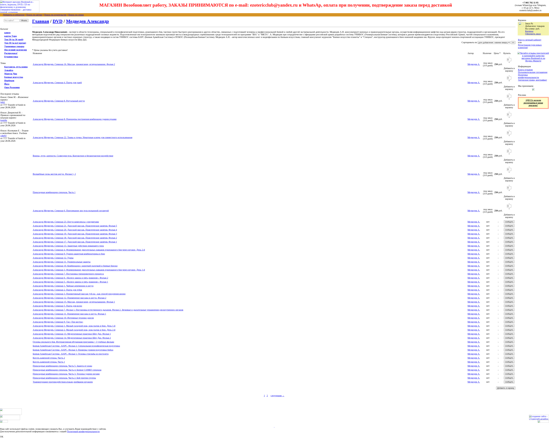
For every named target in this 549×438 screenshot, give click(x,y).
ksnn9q (3, 120)
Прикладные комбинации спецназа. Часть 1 (54, 192)
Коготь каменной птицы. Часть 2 (49, 358)
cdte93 (3, 136)
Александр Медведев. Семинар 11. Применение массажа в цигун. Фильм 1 (69, 314)
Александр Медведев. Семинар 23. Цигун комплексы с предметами (66, 222)
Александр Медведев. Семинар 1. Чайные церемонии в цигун (63, 286)
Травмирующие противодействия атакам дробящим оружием (63, 382)
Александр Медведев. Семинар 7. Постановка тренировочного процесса (68, 274)
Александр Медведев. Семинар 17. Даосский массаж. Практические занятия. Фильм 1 (75, 242)
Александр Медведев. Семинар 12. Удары (53, 258)
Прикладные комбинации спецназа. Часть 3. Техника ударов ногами (66, 374)
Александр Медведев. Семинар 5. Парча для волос (57, 306)
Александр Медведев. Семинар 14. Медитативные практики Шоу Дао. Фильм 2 (72, 338)
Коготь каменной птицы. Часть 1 (49, 362)
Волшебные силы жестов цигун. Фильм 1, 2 (54, 174)
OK (1, 436)
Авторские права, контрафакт (532, 80)
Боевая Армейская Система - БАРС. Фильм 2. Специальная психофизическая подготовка (76, 346)
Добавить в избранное (14, 15)
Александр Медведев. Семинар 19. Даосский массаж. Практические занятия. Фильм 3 (75, 234)
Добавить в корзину (509, 69)
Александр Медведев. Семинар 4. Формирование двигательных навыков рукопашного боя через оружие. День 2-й (89, 250)
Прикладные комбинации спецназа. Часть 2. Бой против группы (64, 378)
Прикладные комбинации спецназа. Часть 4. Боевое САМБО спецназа (67, 370)
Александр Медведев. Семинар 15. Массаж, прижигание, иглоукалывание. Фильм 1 (74, 302)
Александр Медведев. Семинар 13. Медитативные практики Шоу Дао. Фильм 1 (72, 334)
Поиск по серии (76, 15)
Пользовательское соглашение (532, 72)
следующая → (277, 395)
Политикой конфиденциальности (83, 431)
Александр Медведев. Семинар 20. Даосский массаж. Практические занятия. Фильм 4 (75, 230)
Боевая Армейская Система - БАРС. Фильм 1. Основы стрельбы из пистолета (71, 354)
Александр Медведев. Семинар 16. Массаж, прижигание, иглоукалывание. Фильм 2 (74, 64)
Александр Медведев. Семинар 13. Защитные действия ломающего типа (68, 246)
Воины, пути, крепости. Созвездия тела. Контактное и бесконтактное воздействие (73, 156)
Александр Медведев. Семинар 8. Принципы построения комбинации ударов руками (75, 119)
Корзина (529, 31)
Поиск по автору (34, 15)
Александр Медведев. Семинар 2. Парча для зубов (57, 290)
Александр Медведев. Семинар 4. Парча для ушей (57, 82)
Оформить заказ (533, 34)
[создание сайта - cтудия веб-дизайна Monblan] (539, 419)
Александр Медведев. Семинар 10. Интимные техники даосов (63, 318)
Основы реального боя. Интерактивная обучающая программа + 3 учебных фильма (73, 342)
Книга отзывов (525, 69)
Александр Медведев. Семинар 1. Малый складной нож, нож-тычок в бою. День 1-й (74, 326)
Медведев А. (474, 64)
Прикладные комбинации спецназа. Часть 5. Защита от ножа (62, 366)
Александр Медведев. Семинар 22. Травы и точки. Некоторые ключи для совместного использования (82, 137)
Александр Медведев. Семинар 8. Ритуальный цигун (59, 101)
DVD (57, 21)
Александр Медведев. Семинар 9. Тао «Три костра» (58, 322)
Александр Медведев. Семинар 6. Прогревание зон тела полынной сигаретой (71, 210)
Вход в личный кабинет (529, 40)
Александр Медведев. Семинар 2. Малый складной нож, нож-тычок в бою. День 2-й (74, 330)
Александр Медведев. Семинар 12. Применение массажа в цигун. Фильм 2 (69, 298)
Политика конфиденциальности (528, 76)
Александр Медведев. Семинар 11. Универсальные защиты (61, 262)
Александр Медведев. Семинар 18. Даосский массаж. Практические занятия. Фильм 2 (75, 238)
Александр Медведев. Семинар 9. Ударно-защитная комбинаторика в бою (69, 254)
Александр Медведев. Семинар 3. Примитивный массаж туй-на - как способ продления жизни (79, 294)
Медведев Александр (87, 21)
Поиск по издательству (55, 15)
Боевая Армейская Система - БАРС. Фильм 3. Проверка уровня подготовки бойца (73, 350)
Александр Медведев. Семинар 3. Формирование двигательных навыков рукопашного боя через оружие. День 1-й (89, 270)
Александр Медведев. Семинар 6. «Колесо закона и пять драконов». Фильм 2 (70, 278)
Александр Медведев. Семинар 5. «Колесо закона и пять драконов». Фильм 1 (70, 282)
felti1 (2, 102)
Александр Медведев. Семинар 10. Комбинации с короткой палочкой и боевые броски (75, 266)
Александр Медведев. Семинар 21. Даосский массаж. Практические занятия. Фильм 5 (75, 226)
